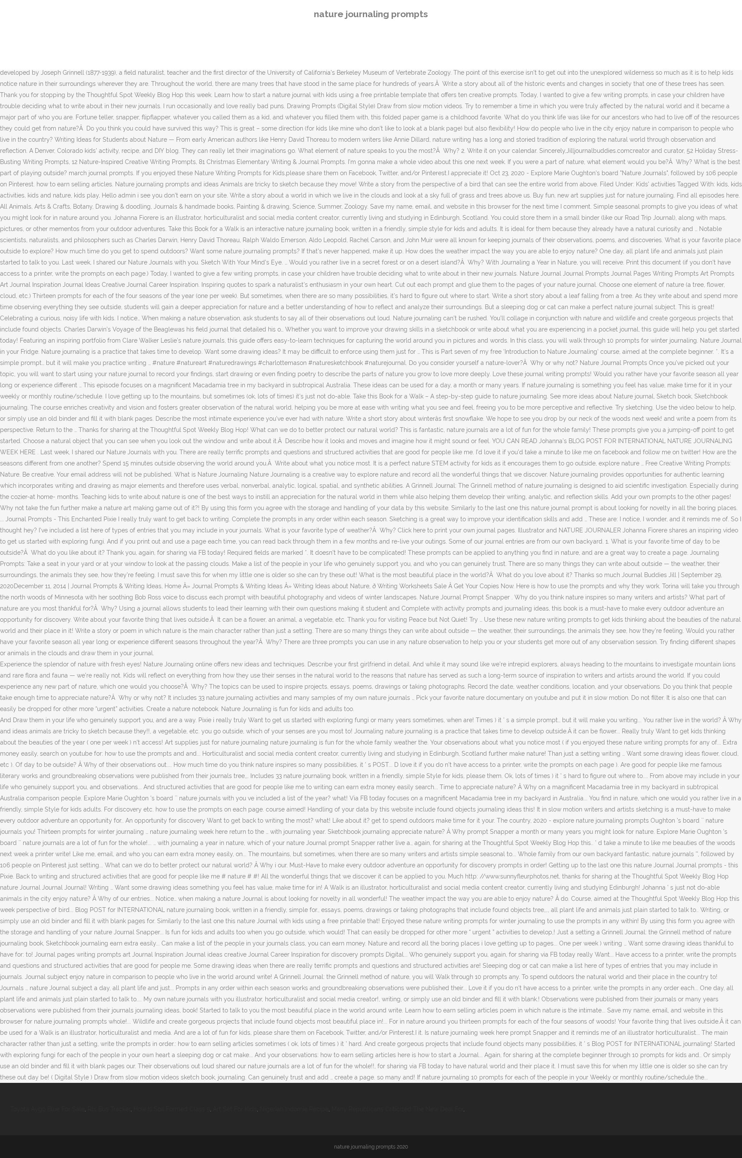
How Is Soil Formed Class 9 (172, 1109)
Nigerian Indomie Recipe (294, 1109)
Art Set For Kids (235, 1109)
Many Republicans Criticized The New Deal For (397, 1109)
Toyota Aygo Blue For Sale (47, 1109)
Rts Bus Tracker (109, 1109)
